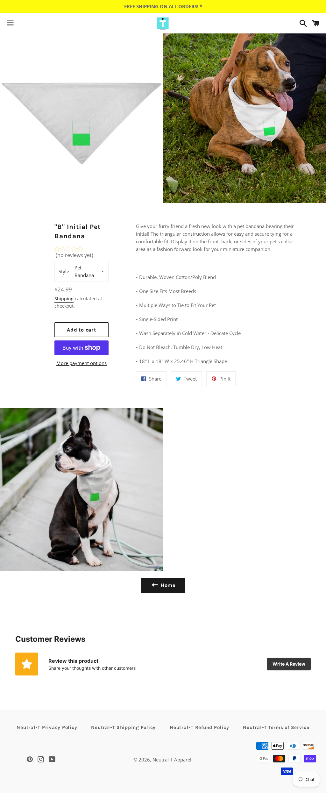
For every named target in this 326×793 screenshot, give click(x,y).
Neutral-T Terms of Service (276, 727)
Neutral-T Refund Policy (199, 727)
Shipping (64, 299)
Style (64, 271)
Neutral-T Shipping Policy (123, 727)
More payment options (81, 363)
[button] (81, 253)
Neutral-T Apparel (171, 759)
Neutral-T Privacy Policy (47, 727)
